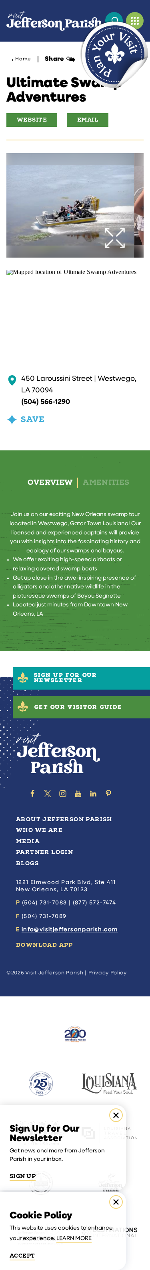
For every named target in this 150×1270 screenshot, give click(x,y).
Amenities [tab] (106, 482)
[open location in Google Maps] (71, 273)
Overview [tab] (50, 482)
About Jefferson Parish (64, 819)
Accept (22, 1256)
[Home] (54, 21)
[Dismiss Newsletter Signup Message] (116, 1115)
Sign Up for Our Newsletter (65, 678)
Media (28, 841)
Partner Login (44, 852)
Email (87, 119)
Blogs (27, 863)
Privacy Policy (107, 973)
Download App (44, 945)
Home (23, 59)
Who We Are (39, 830)
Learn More (74, 1239)
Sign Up (23, 1176)
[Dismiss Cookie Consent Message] (116, 1202)
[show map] (12, 380)
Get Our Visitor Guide (78, 707)
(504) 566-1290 (45, 402)
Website (32, 119)
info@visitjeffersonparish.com (70, 930)
